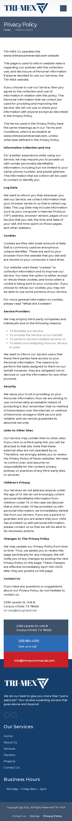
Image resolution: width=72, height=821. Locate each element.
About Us (10, 742)
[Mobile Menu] (63, 8)
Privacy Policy (52, 816)
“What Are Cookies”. (37, 303)
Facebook (7, 715)
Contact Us (11, 767)
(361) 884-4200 (28, 641)
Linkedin (14, 715)
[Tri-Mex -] (26, 8)
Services (9, 748)
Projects (9, 761)
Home (8, 736)
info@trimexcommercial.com (34, 660)
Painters (9, 755)
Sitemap (34, 816)
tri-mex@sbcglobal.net (20, 610)
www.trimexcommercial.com (25, 55)
